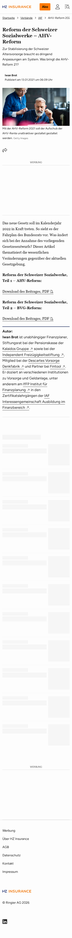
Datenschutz (11, 855)
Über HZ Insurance (15, 839)
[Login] (57, 6)
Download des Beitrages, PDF (25, 291)
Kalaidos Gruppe (15, 349)
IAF (40, 18)
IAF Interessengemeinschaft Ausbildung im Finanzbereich (33, 401)
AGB (5, 847)
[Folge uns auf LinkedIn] (4, 921)
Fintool (55, 366)
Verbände (26, 18)
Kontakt (8, 863)
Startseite (8, 18)
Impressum (10, 872)
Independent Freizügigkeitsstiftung (31, 355)
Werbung (8, 830)
